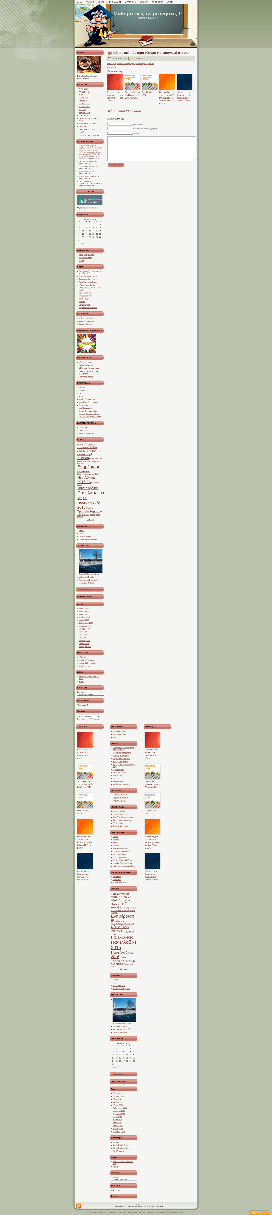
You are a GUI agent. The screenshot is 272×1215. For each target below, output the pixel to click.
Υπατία (85, 514)
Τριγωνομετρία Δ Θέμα (87, 171)
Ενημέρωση (89, 466)
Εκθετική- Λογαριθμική (87, 161)
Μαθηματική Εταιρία (86, 577)
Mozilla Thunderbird (86, 433)
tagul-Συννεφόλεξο (86, 408)
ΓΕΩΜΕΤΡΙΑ (84, 454)
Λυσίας (81, 261)
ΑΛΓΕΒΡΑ (81, 448)
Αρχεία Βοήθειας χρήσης (88, 276)
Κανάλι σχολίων (87, 663)
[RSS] (78, 1206)
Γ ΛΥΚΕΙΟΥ (83, 101)
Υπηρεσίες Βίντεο (85, 296)
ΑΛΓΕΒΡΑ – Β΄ (84, 92)
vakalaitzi (139, 58)
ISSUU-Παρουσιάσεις (87, 399)
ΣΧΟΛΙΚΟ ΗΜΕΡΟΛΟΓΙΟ (89, 135)
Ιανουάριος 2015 (85, 647)
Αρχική (82, 450)
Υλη (79, 514)
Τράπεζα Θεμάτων (86, 318)
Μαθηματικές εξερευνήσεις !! (147, 13)
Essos (81, 533)
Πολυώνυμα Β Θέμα (86, 166)
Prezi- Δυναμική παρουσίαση (90, 417)
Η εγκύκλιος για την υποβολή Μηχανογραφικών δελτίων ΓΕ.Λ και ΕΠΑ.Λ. (167, 98)
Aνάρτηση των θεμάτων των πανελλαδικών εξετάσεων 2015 (184, 96)
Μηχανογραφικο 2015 (88, 474)
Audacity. (82, 396)
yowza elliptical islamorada (176, 1212)
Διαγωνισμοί (83, 461)
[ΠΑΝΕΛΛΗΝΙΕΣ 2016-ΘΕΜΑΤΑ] (86, 352)
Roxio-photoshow (85, 405)
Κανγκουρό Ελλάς (86, 258)
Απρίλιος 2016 (84, 617)
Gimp (81, 393)
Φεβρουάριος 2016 (86, 623)
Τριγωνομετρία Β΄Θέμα (87, 176)
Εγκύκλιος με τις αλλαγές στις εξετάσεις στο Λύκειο (115, 96)
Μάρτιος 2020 (84, 608)
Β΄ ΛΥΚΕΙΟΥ (83, 98)
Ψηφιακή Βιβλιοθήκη (86, 321)
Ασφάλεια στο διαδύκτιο (88, 308)
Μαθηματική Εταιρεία (86, 255)
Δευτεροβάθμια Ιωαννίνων (89, 574)
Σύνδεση (82, 657)
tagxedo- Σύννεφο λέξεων (89, 414)
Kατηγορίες (81, 692)
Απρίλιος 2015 (84, 641)
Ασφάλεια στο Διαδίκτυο (88, 282)
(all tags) (90, 520)
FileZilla (82, 387)
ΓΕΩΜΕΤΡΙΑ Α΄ (84, 104)
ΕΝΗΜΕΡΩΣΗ (84, 113)
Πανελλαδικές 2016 (147, 93)
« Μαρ (82, 243)
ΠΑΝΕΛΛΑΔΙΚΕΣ (85, 126)
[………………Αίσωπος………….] (89, 204)
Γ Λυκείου (85, 456)
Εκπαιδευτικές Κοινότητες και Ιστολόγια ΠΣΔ (90, 272)
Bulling (80, 444)
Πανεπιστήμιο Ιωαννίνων (88, 371)
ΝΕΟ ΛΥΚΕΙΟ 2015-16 (87, 123)
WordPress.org (85, 666)
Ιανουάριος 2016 (85, 626)
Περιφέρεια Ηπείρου (86, 377)
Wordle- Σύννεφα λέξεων (88, 411)
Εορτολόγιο (85, 589)
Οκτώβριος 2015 (85, 629)
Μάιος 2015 (83, 638)
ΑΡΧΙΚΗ (82, 95)
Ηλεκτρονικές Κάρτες (87, 285)
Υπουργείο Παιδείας (86, 583)
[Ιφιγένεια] (89, 73)
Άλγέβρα (90, 444)
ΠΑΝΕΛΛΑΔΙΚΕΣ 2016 (87, 129)
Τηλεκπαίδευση (85, 293)
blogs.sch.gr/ (84, 299)
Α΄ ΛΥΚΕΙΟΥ (83, 89)
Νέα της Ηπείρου (85, 362)
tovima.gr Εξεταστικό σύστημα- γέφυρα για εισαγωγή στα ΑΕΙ (130, 64)
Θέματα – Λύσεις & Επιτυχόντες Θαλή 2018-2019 (90, 182)
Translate (96, 719)
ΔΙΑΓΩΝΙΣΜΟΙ (84, 107)
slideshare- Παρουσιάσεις (88, 402)
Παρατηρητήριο (84, 305)
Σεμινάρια (82, 132)
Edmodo (82, 302)
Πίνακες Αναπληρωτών (88, 539)
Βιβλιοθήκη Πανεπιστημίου (89, 368)
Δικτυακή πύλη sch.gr (87, 279)
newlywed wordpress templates (142, 1212)
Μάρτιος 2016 (84, 620)
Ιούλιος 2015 (83, 632)
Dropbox (82, 390)
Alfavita (81, 531)
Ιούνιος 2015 (83, 635)
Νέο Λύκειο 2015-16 (86, 479)
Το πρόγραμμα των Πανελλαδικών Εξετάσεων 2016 (132, 95)
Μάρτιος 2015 (84, 644)
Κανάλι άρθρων (87, 660)
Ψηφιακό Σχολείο (85, 324)
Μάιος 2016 (83, 614)
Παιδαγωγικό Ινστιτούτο (88, 580)
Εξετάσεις (83, 471)
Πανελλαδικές (88, 488)
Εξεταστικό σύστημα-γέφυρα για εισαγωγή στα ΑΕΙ (151, 52)
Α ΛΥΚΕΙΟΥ (91, 447)
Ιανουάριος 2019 (85, 611)
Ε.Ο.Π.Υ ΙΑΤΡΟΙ (85, 536)
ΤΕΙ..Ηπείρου (84, 374)
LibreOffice (83, 427)
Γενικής (92, 458)
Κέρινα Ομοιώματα (86, 365)
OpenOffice (83, 430)
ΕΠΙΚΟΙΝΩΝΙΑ (84, 115)
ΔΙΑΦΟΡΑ (82, 110)
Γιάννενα (98, 458)
